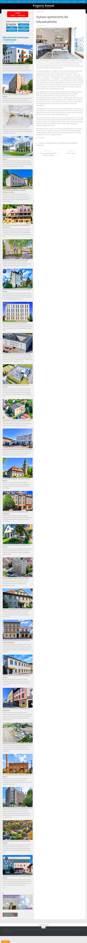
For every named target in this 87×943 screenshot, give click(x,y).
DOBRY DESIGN (32, 2)
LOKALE (12, 27)
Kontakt (81, 2)
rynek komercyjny (39, 145)
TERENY (23, 27)
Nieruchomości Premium (44, 2)
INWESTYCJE (10, 2)
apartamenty (41, 143)
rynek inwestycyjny (73, 143)
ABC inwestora (55, 2)
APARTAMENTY (23, 30)
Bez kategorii (40, 11)
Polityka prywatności (43, 925)
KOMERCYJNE (23, 24)
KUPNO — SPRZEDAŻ (17, 14)
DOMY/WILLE (12, 30)
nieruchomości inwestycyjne (50, 143)
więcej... (4, 888)
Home (3, 2)
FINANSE (18, 2)
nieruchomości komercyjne (63, 143)
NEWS (24, 2)
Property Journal (66, 2)
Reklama (74, 2)
